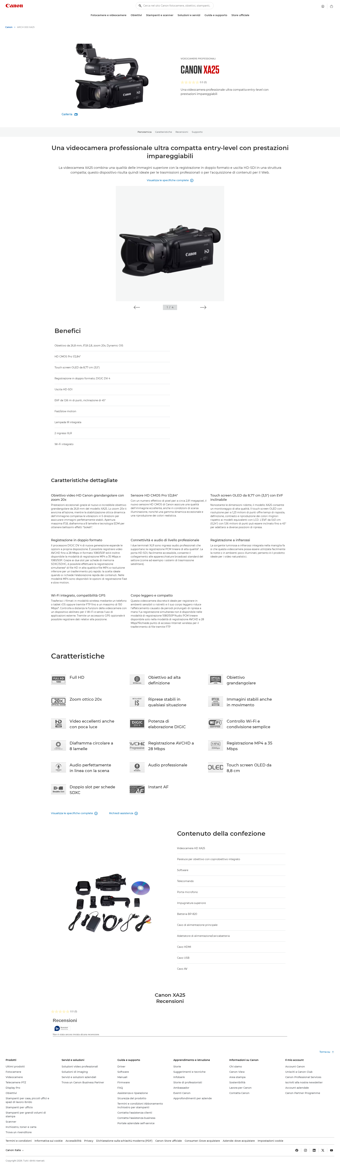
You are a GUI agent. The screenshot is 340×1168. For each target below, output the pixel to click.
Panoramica (145, 131)
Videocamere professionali (198, 58)
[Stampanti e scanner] (174, 15)
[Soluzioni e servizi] (201, 15)
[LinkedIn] (314, 1150)
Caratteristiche (163, 131)
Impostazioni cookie (270, 1140)
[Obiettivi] (143, 15)
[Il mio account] (323, 6)
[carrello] (331, 6)
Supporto (197, 131)
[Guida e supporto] (228, 15)
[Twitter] (322, 1150)
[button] (137, 307)
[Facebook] (296, 1150)
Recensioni (181, 131)
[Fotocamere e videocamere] (127, 15)
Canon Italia (13, 1150)
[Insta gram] (305, 1150)
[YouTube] (331, 1150)
